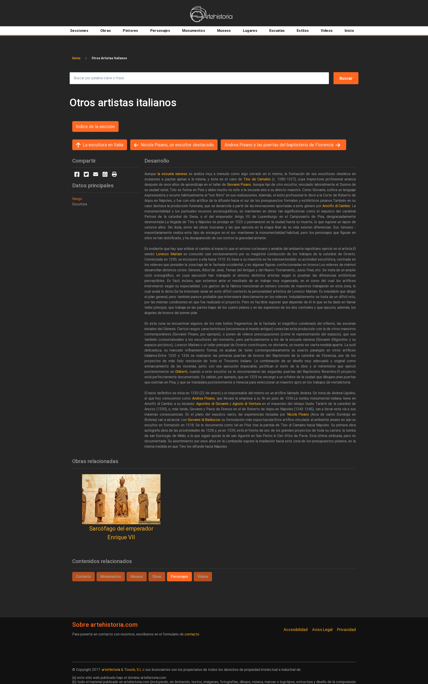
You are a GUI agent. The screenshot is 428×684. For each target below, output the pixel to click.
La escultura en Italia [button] (103, 144)
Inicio (76, 58)
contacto (192, 634)
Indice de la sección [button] (95, 126)
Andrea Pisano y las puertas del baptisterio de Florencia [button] (278, 144)
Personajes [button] (179, 576)
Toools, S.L (133, 670)
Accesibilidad (296, 629)
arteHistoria (111, 670)
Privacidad (346, 629)
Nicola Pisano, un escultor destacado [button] (177, 144)
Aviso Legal (322, 629)
